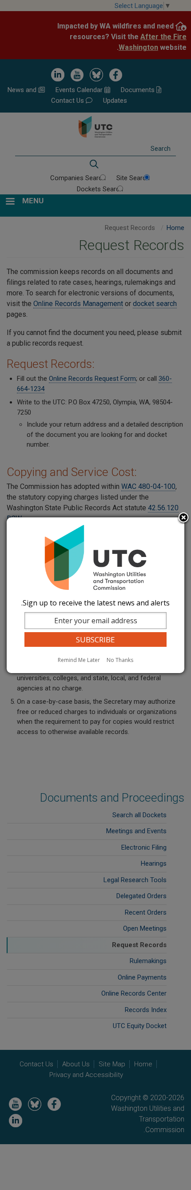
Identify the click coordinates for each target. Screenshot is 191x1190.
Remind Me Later (79, 660)
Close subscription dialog (183, 518)
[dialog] (95, 595)
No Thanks (120, 660)
